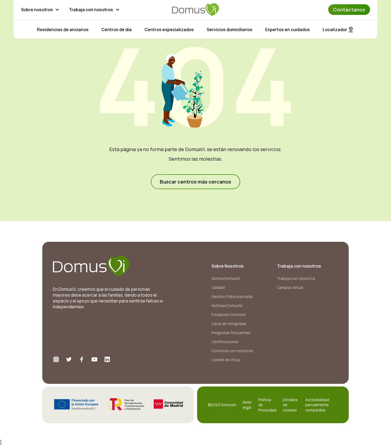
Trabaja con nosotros (91, 10)
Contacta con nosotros (232, 350)
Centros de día (116, 29)
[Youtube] (94, 359)
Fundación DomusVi (228, 314)
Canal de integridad (228, 323)
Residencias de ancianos (63, 29)
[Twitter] (69, 359)
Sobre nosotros (37, 10)
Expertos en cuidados (287, 29)
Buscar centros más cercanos (195, 181)
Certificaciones (225, 341)
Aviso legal (247, 405)
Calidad (218, 287)
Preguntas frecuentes (231, 332)
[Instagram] (56, 359)
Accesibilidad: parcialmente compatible (317, 405)
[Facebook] (81, 359)
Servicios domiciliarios (229, 29)
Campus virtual (290, 287)
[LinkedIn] (107, 359)
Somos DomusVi (225, 278)
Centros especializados (169, 29)
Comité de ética (225, 359)
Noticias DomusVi (226, 305)
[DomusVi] (195, 9)
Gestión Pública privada (232, 296)
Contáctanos (349, 9)
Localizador (335, 29)
